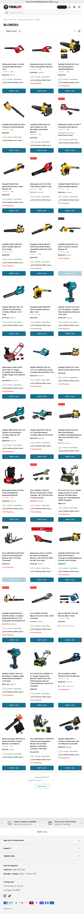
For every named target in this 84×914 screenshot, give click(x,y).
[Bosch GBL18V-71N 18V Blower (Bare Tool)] (70, 598)
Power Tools (12, 19)
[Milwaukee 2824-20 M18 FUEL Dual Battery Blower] (42, 49)
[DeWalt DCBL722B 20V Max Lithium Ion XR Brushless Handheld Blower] (42, 109)
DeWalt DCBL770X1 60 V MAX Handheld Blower (68, 185)
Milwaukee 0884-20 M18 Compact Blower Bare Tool (13, 66)
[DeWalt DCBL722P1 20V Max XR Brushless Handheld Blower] (70, 49)
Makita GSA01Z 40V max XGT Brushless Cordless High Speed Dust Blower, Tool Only (69, 310)
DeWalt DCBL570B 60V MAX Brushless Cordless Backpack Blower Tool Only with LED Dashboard (13, 617)
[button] (74, 7)
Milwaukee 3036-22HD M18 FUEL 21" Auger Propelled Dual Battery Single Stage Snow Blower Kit (13, 372)
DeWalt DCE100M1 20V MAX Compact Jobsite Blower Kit (68, 246)
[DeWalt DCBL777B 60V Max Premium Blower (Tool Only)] (14, 229)
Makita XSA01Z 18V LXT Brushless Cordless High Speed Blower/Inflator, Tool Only (13, 677)
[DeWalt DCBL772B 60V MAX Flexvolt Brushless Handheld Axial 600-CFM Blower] (42, 229)
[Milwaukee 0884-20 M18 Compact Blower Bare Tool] (14, 49)
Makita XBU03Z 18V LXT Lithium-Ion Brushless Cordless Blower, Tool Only (12, 310)
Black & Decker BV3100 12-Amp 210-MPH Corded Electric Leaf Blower (13, 741)
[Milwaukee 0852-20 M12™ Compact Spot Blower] (70, 109)
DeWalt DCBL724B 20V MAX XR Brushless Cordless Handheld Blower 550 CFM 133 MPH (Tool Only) (70, 435)
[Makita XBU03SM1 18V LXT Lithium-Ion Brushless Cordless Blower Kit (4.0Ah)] (14, 415)
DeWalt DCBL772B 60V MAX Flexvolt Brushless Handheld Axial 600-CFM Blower (41, 248)
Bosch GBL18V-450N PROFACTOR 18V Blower (69, 675)
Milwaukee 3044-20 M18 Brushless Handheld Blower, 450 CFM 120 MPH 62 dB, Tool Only (41, 557)
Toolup (10, 908)
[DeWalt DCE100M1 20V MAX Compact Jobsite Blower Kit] (70, 229)
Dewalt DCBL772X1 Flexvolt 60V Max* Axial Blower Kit (12, 186)
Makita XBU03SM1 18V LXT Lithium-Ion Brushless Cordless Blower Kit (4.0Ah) (13, 433)
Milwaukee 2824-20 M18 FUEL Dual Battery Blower (41, 65)
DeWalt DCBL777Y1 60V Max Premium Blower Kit (69, 368)
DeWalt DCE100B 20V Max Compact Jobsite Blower (13, 125)
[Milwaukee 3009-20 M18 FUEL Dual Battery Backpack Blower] (14, 475)
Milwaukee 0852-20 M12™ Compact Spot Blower (69, 125)
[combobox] (42, 12)
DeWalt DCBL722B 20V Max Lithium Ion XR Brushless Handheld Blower (40, 128)
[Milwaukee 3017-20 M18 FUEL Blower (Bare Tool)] (42, 169)
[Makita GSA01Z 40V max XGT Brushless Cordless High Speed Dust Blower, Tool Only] (70, 292)
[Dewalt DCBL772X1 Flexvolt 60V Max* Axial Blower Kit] (14, 169)
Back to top (42, 832)
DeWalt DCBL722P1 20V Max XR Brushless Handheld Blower (68, 66)
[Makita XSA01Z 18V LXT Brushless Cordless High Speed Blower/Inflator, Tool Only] (14, 658)
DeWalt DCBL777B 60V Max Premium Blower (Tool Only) (12, 246)
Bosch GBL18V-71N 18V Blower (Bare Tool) (68, 614)
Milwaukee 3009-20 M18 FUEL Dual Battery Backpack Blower (13, 492)
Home (5, 19)
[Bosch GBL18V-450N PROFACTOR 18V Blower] (70, 658)
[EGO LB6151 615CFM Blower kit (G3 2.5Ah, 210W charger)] (42, 598)
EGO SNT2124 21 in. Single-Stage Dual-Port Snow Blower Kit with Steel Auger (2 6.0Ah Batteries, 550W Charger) (69, 495)
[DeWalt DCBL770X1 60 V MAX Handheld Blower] (70, 169)
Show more (42, 786)
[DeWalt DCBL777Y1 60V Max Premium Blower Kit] (70, 352)
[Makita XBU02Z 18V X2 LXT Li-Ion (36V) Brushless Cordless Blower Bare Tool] (42, 352)
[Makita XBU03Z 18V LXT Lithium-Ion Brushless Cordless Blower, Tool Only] (14, 292)
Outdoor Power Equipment (26, 19)
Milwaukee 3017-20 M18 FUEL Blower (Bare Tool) (40, 185)
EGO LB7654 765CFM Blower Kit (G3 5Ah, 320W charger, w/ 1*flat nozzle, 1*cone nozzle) (41, 494)
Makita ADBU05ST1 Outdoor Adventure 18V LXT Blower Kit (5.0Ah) (68, 741)
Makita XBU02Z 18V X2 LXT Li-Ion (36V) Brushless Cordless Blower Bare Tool (42, 369)
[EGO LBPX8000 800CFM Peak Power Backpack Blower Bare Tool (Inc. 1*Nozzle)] (14, 538)
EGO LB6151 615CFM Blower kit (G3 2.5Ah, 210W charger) (42, 615)
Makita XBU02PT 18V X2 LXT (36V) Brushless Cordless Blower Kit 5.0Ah (41, 432)
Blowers (38, 19)
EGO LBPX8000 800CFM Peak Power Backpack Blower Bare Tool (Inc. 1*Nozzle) (13, 557)
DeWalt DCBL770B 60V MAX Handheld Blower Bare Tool (40, 309)
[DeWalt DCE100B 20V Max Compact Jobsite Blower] (14, 109)
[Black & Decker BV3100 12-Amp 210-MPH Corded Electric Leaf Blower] (14, 723)
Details (55, 2)
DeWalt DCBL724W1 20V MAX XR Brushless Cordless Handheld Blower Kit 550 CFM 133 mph (70, 557)
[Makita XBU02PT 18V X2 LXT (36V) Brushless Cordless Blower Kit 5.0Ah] (42, 415)
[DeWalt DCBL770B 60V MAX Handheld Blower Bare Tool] (42, 292)
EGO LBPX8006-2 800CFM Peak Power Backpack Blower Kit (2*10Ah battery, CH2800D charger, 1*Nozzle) (41, 744)
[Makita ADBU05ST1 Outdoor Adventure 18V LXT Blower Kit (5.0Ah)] (70, 723)
